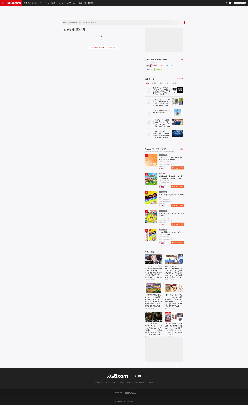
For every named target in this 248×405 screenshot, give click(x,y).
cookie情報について (140, 382)
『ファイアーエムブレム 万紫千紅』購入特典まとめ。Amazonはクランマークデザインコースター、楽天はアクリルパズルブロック (173, 329)
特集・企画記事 (88, 3)
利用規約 (122, 382)
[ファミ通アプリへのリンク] (118, 392)
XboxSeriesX (159, 70)
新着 (25, 3)
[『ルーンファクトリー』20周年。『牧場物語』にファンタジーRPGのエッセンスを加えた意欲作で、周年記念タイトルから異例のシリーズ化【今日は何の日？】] (177, 101)
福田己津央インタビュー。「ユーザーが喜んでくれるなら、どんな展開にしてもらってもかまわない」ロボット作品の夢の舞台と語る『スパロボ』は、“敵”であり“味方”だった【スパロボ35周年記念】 (173, 271)
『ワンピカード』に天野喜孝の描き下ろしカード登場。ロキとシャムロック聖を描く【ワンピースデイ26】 (161, 123)
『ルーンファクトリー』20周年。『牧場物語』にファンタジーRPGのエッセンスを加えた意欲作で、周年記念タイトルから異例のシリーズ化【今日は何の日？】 (161, 102)
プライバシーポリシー (110, 382)
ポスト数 (174, 83)
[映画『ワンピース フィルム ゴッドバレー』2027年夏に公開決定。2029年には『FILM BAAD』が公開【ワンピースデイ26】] (177, 90)
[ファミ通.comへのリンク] (14, 3)
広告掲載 (151, 382)
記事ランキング (151, 78)
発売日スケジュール (57, 3)
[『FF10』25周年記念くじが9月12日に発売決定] (177, 112)
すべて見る (180, 59)
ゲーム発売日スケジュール (156, 59)
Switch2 (30, 3)
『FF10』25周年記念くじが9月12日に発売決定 (161, 111)
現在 (147, 83)
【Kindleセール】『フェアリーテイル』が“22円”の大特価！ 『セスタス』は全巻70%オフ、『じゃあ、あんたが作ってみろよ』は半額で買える (174, 300)
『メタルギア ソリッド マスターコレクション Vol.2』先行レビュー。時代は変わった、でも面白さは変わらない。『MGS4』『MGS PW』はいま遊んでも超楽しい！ (153, 329)
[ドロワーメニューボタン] (3, 3)
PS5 (41, 3)
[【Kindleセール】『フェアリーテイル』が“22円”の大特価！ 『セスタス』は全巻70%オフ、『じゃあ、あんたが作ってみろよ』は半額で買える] (174, 288)
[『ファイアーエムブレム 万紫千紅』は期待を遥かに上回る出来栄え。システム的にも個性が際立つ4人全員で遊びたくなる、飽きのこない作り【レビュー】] (153, 259)
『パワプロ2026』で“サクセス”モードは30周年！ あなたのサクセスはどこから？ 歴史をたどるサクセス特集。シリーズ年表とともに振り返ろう (153, 300)
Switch (36, 3)
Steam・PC (149, 70)
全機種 (148, 66)
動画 (80, 3)
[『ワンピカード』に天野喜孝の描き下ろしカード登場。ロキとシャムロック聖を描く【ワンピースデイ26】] (177, 122)
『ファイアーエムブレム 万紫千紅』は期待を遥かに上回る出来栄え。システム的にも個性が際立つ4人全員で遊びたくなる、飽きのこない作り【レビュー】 (153, 271)
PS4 (172, 66)
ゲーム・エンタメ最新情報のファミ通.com (74, 22)
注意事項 (129, 382)
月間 (166, 83)
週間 (160, 83)
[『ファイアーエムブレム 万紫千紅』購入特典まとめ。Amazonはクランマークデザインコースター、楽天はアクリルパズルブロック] (174, 317)
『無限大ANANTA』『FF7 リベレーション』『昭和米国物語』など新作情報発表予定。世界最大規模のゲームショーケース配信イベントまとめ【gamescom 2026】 (161, 134)
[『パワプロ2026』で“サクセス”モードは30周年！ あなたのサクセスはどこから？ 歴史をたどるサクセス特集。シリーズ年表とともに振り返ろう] (153, 288)
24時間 (154, 83)
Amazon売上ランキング (155, 149)
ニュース (75, 3)
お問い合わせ (98, 382)
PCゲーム (47, 3)
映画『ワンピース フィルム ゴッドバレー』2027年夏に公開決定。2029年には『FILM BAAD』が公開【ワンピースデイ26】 (162, 91)
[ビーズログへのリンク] (130, 392)
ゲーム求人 (67, 3)
